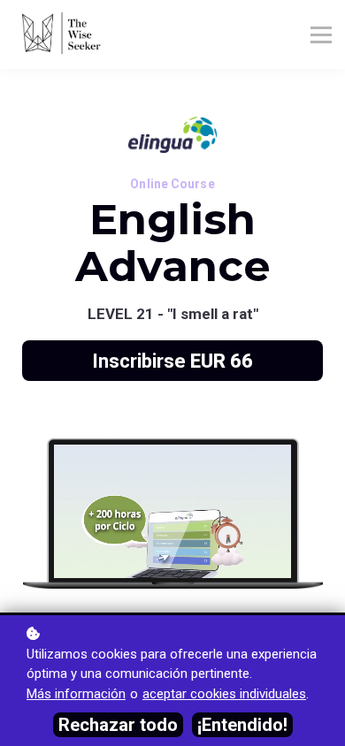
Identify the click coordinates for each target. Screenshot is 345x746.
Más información (76, 694)
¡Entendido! (242, 724)
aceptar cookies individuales (224, 694)
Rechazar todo (118, 724)
